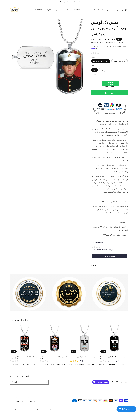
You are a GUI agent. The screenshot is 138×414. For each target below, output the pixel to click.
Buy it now (109, 93)
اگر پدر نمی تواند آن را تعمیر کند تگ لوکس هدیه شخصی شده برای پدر (24, 357)
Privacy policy (57, 409)
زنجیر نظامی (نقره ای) (100, 61)
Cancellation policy (110, 409)
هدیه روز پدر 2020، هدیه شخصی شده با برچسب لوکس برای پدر (54, 357)
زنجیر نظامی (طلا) (119, 61)
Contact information (95, 409)
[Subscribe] (46, 382)
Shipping (105, 42)
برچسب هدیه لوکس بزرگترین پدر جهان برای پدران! (82, 357)
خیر (94, 70)
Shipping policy (82, 409)
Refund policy (46, 409)
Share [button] (95, 265)
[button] (39, 9)
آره (102, 70)
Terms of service (69, 409)
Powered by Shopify (33, 409)
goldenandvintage (20, 409)
